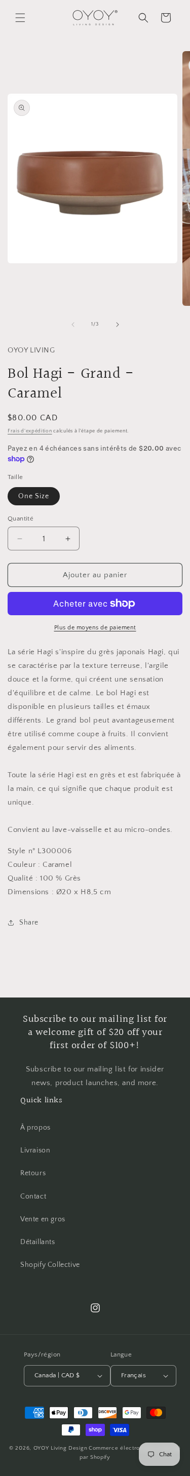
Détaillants (37, 1242)
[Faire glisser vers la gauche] (73, 324)
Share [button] (29, 923)
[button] (20, 18)
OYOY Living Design (60, 1448)
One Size (33, 496)
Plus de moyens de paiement (95, 627)
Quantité (20, 518)
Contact (33, 1196)
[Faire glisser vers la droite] (117, 324)
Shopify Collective (50, 1265)
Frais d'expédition (30, 431)
